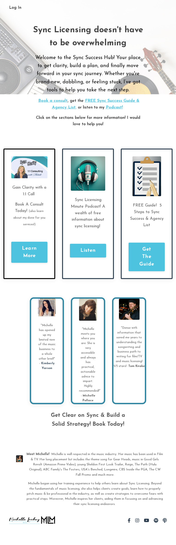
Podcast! (114, 108)
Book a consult (53, 101)
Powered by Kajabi (153, 533)
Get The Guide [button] (146, 257)
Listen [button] (88, 250)
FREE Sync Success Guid (110, 101)
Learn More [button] (29, 252)
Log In (15, 8)
